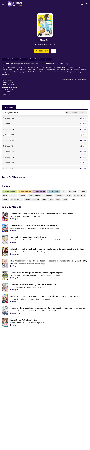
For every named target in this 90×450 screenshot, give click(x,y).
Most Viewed (39, 191)
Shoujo (32, 287)
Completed (53, 191)
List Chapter (9, 107)
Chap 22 (15, 231)
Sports (49, 59)
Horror (44, 199)
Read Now (43, 51)
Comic (30, 195)
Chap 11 (15, 278)
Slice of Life (33, 59)
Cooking (49, 195)
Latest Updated (9, 191)
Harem (27, 199)
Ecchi (83, 195)
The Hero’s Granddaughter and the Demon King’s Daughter (36, 273)
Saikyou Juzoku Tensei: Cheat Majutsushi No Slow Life (33, 225)
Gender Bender (16, 199)
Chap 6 (15, 219)
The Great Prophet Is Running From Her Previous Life (33, 284)
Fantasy (5, 199)
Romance (23, 59)
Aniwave (42, 63)
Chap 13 (15, 242)
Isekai (51, 199)
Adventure (72, 191)
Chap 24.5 (16, 313)
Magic (65, 199)
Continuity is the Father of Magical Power (28, 237)
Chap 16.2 (15, 254)
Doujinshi (68, 195)
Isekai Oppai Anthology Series (23, 320)
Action (64, 191)
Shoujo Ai (53, 275)
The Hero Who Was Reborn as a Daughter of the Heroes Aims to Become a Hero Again (47, 308)
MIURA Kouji (11, 85)
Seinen (24, 323)
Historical (35, 199)
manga (9, 80)
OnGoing (11, 82)
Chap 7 (15, 266)
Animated (82, 191)
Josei (58, 199)
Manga (41, 59)
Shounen (15, 59)
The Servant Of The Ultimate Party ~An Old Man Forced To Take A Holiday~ (43, 213)
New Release (25, 191)
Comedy (22, 195)
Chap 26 (15, 301)
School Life (6, 59)
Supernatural (22, 264)
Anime (5, 195)
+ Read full (5, 75)
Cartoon (13, 195)
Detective (58, 195)
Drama (76, 195)
